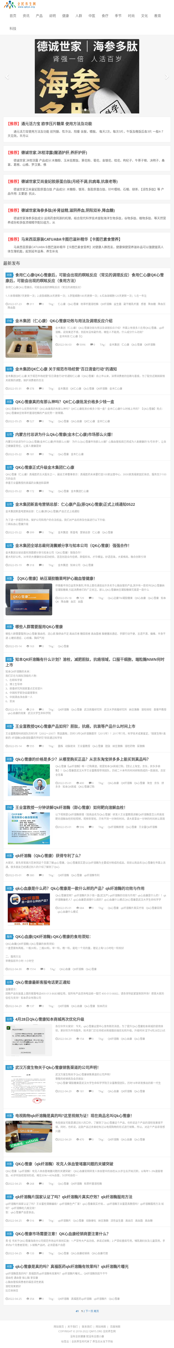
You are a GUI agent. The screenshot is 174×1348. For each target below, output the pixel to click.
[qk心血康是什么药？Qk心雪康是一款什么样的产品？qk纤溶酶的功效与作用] (29, 909)
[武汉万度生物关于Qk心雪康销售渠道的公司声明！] (29, 1088)
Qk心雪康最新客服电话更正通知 (42, 982)
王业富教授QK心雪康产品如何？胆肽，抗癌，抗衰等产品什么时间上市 (75, 726)
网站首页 (59, 1326)
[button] (7, 76)
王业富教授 (83, 746)
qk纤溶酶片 (64, 1220)
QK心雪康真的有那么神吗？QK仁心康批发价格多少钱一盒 (64, 401)
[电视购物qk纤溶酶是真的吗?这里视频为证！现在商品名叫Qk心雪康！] (29, 1137)
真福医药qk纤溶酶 (81, 1299)
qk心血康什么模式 (68, 912)
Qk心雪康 (73, 304)
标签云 (65, 1341)
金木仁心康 (115, 388)
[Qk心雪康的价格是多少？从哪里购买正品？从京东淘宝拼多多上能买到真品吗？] (29, 780)
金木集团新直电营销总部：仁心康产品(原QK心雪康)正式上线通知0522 (75, 504)
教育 (157, 15)
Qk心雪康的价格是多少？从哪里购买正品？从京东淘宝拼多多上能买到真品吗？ (82, 759)
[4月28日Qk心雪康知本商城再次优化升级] (29, 1040)
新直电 (74, 532)
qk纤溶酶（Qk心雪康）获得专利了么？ (49, 855)
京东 (156, 783)
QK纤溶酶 (106, 304)
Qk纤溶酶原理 (116, 827)
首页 (13, 15)
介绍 (9, 321)
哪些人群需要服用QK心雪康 (39, 626)
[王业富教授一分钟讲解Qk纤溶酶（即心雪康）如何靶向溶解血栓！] (29, 828)
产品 (39, 15)
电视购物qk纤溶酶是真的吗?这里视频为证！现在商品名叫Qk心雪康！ (74, 1115)
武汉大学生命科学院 (39, 713)
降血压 (162, 304)
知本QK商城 (69, 786)
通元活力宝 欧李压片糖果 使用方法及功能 (56, 123)
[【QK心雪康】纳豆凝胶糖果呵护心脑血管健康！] (29, 599)
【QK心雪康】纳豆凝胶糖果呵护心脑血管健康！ (56, 578)
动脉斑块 (70, 746)
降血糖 (152, 304)
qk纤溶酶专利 (92, 875)
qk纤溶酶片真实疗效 (132, 908)
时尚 (131, 15)
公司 (9, 369)
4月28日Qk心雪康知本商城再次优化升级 (49, 1019)
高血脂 (139, 1220)
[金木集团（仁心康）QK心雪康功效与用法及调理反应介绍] (29, 342)
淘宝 (149, 783)
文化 (144, 15)
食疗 (105, 15)
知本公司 (75, 565)
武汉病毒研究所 (93, 709)
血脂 (80, 601)
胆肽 (107, 746)
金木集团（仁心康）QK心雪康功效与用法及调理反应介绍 (63, 320)
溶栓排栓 (146, 709)
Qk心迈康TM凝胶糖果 (120, 598)
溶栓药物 (130, 746)
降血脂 (11, 307)
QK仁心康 (75, 388)
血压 (73, 601)
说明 (52, 15)
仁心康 (62, 304)
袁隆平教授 (160, 709)
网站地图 (101, 1326)
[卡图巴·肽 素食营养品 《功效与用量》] (87, 104)
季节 (118, 15)
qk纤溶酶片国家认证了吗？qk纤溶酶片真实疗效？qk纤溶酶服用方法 (73, 1196)
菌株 (60, 746)
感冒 (143, 304)
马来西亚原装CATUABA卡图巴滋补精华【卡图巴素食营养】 (71, 239)
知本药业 (102, 1006)
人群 (78, 15)
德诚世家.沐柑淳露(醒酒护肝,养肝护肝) (54, 152)
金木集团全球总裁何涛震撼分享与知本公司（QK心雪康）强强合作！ (73, 545)
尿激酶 (141, 746)
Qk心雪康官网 (154, 908)
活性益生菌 (117, 1220)
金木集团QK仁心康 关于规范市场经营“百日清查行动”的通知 (66, 369)
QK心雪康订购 (86, 786)
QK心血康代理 (100, 1253)
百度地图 (115, 1326)
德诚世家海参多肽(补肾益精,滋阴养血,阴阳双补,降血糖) (68, 210)
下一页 (89, 1311)
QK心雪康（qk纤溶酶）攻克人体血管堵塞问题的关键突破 (64, 1163)
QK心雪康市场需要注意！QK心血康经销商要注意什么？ (62, 1233)
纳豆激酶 (134, 709)
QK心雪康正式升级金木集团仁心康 (44, 467)
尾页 (96, 1311)
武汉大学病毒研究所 (115, 709)
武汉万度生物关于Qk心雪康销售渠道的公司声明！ (58, 1067)
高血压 (129, 1220)
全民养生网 (109, 1331)
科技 (13, 28)
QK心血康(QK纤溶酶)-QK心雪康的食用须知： (54, 936)
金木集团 (114, 344)
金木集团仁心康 (80, 491)
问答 (9, 275)
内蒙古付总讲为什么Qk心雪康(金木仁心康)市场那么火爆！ (65, 434)
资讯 (26, 15)
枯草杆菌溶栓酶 (89, 304)
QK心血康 (76, 421)
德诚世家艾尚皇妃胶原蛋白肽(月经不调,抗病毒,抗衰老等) (69, 181)
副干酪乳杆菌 (131, 304)
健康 (65, 15)
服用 (9, 936)
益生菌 (117, 304)
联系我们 (87, 1326)
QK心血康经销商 (80, 1253)
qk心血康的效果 (17, 713)
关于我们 (72, 1326)
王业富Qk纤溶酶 (148, 827)
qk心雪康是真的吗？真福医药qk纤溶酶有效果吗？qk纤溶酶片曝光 (72, 1266)
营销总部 (85, 532)
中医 (91, 15)
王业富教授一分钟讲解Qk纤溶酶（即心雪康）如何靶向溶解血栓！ (71, 807)
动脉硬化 (91, 1220)
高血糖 (149, 1220)
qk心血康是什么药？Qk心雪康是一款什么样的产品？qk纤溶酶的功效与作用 (80, 888)
